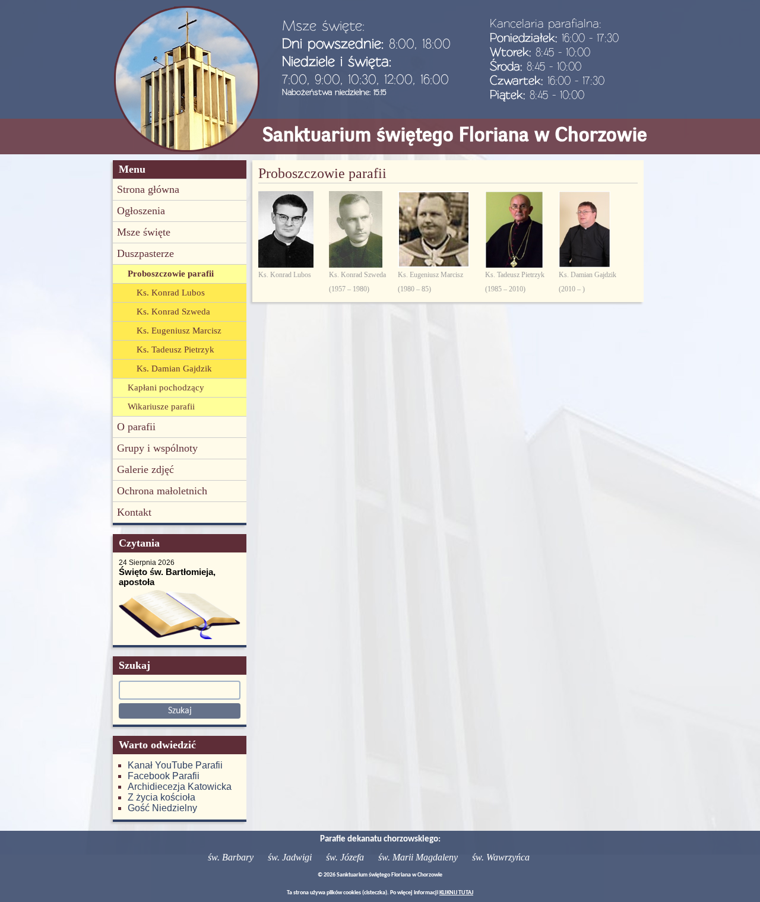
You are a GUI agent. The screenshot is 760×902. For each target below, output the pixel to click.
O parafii (136, 427)
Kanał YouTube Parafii (175, 765)
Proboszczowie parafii (171, 273)
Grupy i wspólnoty (157, 448)
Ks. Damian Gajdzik (174, 368)
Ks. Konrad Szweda (173, 311)
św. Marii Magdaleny (418, 857)
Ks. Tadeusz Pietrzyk (175, 349)
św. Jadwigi (290, 857)
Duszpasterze (145, 253)
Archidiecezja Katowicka (180, 787)
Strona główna (148, 189)
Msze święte (143, 232)
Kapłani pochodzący (166, 387)
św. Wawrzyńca (501, 857)
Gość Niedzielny (162, 808)
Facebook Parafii (164, 776)
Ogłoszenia (141, 211)
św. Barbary (231, 857)
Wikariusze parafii (161, 406)
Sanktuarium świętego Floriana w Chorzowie (454, 134)
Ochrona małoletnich (162, 491)
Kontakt (134, 512)
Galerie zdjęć (145, 469)
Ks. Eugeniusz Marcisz (179, 330)
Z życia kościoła (161, 797)
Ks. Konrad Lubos (171, 292)
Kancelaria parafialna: (545, 23)
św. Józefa (345, 857)
